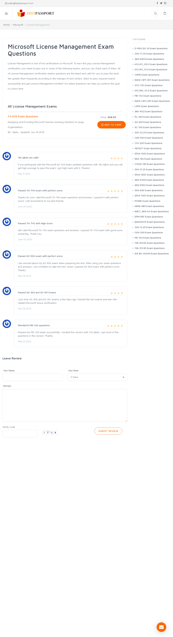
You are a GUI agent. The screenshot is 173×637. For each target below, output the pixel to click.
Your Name (9, 370)
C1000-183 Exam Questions (150, 163)
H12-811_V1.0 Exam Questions (151, 69)
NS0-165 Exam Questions (148, 158)
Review (7, 385)
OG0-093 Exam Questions (149, 232)
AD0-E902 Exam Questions (149, 185)
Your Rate (73, 370)
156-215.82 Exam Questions (150, 248)
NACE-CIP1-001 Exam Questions (152, 79)
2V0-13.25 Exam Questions (149, 227)
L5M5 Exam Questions (147, 106)
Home (6, 24)
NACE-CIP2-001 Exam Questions (152, 100)
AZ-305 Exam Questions (148, 122)
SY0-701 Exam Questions (149, 85)
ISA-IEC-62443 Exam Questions (152, 253)
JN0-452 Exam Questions (148, 111)
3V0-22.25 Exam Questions (149, 132)
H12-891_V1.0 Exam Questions (151, 90)
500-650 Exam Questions (149, 190)
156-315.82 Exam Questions (150, 242)
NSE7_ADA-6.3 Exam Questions (152, 211)
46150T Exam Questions (148, 148)
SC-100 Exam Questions (148, 127)
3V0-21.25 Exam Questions (149, 169)
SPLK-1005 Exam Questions (150, 153)
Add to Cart (113, 124)
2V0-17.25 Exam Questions (149, 53)
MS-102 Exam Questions (148, 237)
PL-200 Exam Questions (148, 116)
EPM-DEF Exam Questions (149, 216)
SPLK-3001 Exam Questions (150, 174)
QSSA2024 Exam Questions (150, 221)
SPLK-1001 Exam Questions (150, 195)
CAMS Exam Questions (147, 74)
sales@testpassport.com (20, 3)
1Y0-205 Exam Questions (148, 143)
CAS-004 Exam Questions (149, 137)
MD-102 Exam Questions (148, 95)
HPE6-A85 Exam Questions (149, 206)
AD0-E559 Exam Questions (149, 179)
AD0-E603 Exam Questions (149, 58)
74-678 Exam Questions (23, 116)
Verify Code (9, 426)
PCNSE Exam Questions (147, 200)
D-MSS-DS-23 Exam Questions (151, 48)
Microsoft (18, 24)
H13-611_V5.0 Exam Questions (151, 64)
